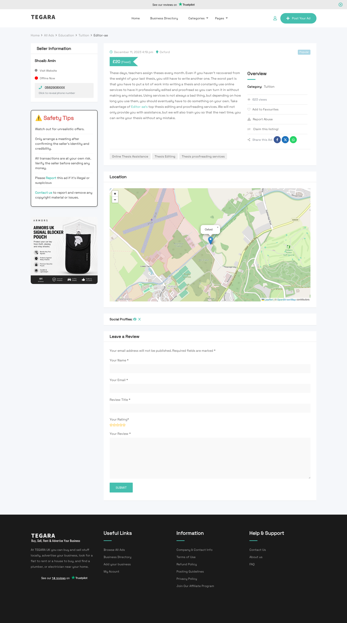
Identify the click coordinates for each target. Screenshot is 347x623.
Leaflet (268, 299)
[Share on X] (285, 139)
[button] (210, 240)
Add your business (117, 564)
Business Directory (164, 18)
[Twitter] (139, 319)
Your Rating (119, 419)
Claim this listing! (265, 129)
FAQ (252, 564)
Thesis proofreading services (203, 156)
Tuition (269, 86)
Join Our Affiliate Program (195, 586)
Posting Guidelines (190, 571)
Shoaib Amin (45, 60)
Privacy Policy (187, 579)
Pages (219, 18)
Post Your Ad (301, 18)
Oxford (165, 52)
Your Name (119, 360)
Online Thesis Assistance (130, 156)
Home (136, 18)
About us (255, 557)
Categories (196, 18)
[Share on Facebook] (277, 139)
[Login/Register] (275, 18)
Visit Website (48, 70)
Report (51, 178)
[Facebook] (134, 319)
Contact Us (257, 550)
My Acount (111, 571)
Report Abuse (263, 119)
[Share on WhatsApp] (293, 139)
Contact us (43, 192)
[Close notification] (340, 4)
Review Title (120, 400)
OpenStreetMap (286, 299)
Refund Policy (187, 564)
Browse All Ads (114, 550)
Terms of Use (186, 557)
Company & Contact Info (194, 550)
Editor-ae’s (139, 107)
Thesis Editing (165, 156)
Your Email (119, 380)
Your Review (120, 434)
